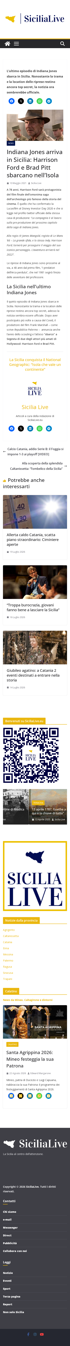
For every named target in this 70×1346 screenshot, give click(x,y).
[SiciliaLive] (7, 43)
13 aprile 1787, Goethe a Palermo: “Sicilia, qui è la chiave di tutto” (35, 811)
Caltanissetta (11, 936)
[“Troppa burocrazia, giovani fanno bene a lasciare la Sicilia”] (35, 568)
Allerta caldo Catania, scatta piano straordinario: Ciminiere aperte (33, 539)
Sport (6, 1288)
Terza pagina (11, 1296)
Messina (8, 954)
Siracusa (8, 973)
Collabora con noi (15, 1251)
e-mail (7, 1219)
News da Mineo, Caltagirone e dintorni (27, 1000)
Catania (7, 942)
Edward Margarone (40, 1073)
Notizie (8, 1273)
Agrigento (9, 930)
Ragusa (7, 966)
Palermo (8, 960)
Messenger (10, 1227)
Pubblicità (10, 1243)
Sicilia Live (36, 183)
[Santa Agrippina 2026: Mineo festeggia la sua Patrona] (35, 1022)
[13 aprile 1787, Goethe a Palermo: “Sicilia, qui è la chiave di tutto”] (35, 791)
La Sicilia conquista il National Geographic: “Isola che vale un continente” (35, 364)
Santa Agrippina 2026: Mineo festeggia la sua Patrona (30, 1059)
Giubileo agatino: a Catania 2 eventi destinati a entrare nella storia (33, 675)
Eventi (7, 1280)
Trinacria (12, 803)
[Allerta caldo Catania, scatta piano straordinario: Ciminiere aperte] (35, 498)
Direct (7, 1235)
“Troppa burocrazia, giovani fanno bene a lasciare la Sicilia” (33, 607)
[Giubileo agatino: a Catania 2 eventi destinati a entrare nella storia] (35, 633)
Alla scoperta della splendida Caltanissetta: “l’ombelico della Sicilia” (36, 466)
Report (7, 1304)
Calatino (12, 1044)
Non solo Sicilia (13, 1312)
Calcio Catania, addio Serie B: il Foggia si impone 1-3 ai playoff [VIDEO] (35, 451)
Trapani (7, 979)
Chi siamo (9, 1211)
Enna (6, 948)
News (11, 143)
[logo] (35, 1137)
